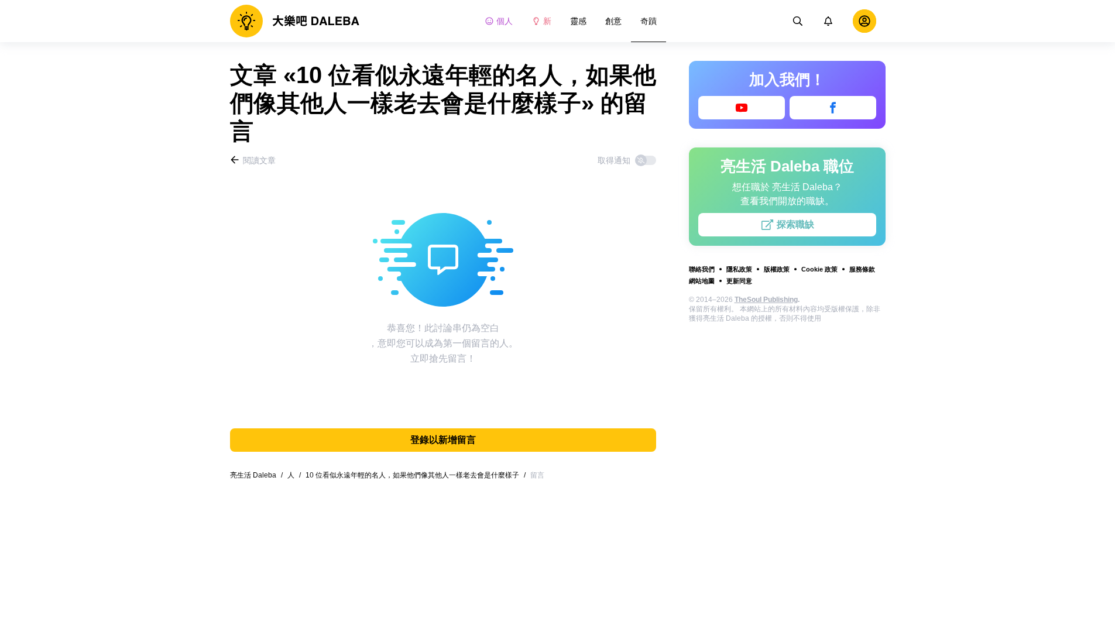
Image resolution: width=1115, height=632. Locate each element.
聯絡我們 (702, 269)
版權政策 (777, 269)
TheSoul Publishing (766, 300)
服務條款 (862, 269)
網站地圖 (702, 280)
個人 (504, 21)
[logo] (294, 21)
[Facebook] (833, 107)
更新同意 (739, 280)
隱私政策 (739, 269)
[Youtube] (741, 107)
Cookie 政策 (819, 269)
